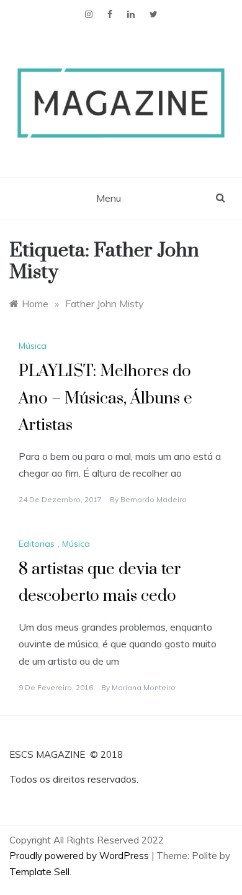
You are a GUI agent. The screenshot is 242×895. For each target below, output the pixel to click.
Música (33, 345)
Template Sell (39, 872)
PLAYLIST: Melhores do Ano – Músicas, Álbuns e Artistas (105, 398)
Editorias (37, 543)
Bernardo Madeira (153, 499)
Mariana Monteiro (144, 687)
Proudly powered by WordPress (80, 855)
